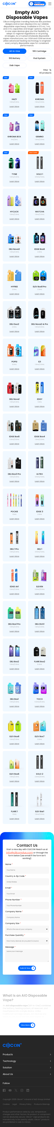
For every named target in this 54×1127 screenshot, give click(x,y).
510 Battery (14, 58)
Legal (14, 1104)
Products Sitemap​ (42, 1104)
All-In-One (14, 51)
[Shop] (37, 3)
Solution (7, 1067)
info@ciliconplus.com (19, 852)
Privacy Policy (25, 1104)
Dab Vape (15, 65)
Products (8, 1054)
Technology (9, 1061)
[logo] (9, 4)
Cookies (6, 1104)
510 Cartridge (39, 51)
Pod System (39, 58)
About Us (8, 1074)
